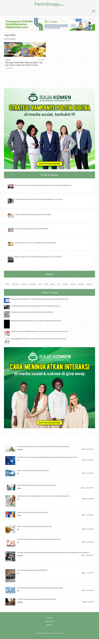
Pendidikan (81, 284)
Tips (58, 284)
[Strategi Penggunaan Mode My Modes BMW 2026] (11, 575)
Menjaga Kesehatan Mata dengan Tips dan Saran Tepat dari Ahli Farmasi (24, 63)
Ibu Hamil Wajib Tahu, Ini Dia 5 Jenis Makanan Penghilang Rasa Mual (35, 243)
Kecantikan (33, 284)
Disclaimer (49, 625)
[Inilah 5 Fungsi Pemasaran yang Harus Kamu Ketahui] (11, 473)
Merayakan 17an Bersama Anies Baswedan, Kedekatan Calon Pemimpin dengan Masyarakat (43, 185)
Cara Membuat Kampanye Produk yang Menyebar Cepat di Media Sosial (39, 539)
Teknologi (89, 284)
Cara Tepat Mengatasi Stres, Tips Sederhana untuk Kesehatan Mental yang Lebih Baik (43, 446)
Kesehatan (8, 60)
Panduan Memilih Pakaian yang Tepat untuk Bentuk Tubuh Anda (36, 485)
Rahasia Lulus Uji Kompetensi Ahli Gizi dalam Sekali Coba (34, 526)
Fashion (7, 284)
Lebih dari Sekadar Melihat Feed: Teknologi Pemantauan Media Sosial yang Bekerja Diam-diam (39, 299)
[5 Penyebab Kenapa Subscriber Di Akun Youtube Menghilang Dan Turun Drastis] (12, 201)
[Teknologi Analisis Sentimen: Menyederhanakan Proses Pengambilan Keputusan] (8, 307)
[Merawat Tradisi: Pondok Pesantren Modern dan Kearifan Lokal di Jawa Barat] (12, 259)
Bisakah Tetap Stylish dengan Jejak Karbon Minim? (32, 512)
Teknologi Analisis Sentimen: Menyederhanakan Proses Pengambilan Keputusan (35, 306)
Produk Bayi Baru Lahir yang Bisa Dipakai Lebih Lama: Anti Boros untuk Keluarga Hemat (43, 496)
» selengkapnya (9, 68)
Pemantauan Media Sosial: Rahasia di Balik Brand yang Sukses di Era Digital (40, 588)
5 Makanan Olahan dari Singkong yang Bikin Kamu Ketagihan (33, 214)
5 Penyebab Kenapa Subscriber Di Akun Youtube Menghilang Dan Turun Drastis (39, 199)
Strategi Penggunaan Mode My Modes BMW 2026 (32, 570)
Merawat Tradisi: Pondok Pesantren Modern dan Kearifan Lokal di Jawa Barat (38, 257)
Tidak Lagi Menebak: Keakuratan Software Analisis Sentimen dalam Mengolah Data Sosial (38, 339)
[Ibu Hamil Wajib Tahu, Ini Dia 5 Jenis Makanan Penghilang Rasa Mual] (12, 243)
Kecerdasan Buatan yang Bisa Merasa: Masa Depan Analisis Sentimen (32, 312)
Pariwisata (24, 284)
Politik (46, 284)
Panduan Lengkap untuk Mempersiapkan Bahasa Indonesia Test (36, 599)
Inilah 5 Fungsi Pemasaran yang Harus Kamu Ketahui (33, 470)
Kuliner (40, 284)
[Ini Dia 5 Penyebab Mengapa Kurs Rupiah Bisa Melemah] (12, 229)
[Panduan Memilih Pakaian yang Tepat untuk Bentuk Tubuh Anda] (11, 487)
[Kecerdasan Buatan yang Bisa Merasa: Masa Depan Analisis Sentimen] (8, 314)
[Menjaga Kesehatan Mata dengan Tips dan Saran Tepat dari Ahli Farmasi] (25, 52)
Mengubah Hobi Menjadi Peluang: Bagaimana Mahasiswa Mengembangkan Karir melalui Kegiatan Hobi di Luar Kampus (53, 552)
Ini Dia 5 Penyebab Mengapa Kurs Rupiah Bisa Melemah (31, 228)
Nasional (73, 284)
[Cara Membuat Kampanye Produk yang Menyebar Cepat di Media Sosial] (11, 542)
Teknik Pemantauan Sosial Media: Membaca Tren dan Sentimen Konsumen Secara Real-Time (39, 331)
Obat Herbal (15, 284)
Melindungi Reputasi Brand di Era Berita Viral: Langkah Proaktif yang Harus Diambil (36, 320)
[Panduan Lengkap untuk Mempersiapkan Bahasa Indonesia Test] (11, 601)
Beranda (49, 618)
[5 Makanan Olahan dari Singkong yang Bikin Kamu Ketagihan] (12, 215)
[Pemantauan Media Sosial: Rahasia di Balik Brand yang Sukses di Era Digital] (11, 590)
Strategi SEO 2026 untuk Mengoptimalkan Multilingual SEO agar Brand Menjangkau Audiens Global (47, 457)
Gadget (53, 284)
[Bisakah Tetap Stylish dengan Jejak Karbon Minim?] (11, 514)
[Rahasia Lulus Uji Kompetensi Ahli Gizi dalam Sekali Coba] (11, 529)
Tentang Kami (49, 621)
